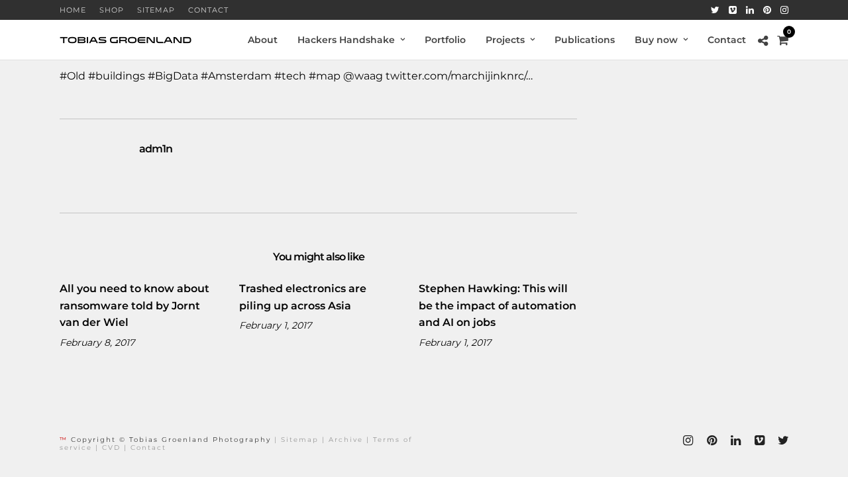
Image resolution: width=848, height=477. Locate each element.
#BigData (173, 76)
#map (325, 76)
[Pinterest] (767, 10)
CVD (111, 447)
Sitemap (156, 10)
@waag (363, 76)
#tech (290, 76)
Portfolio (445, 40)
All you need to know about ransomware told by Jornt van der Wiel (134, 305)
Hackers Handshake (346, 40)
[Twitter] (715, 10)
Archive (346, 439)
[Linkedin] (750, 10)
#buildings (116, 76)
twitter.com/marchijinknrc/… (459, 76)
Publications (585, 40)
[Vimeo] (733, 10)
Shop (111, 10)
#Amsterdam (236, 76)
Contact (208, 10)
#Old (72, 76)
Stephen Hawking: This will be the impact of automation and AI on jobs (497, 305)
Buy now (656, 40)
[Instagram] (784, 10)
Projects (505, 40)
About (263, 40)
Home (73, 10)
